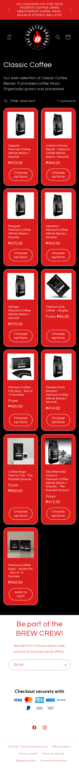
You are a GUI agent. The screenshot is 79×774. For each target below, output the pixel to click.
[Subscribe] (65, 665)
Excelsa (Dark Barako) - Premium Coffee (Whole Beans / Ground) (57, 395)
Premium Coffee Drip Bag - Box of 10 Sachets (20, 391)
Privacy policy (28, 754)
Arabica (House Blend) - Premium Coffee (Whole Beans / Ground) (58, 151)
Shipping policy (26, 761)
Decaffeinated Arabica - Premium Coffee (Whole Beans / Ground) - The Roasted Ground (57, 481)
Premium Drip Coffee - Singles (57, 308)
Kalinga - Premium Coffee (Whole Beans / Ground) (19, 312)
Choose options (20, 175)
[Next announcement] (70, 9)
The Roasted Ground (33, 746)
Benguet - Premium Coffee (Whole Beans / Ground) (19, 232)
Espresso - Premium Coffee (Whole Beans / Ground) (57, 232)
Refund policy (61, 746)
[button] (9, 37)
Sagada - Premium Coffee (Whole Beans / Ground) (19, 151)
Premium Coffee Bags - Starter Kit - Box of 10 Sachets (20, 571)
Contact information (53, 761)
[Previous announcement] (8, 9)
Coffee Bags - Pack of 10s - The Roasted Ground (20, 475)
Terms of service (53, 754)
